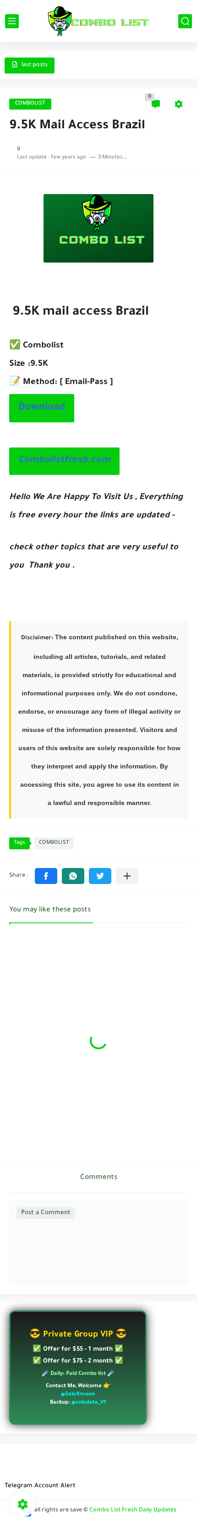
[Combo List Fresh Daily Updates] (98, 21)
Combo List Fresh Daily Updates (132, 1510)
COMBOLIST (30, 104)
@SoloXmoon (78, 1395)
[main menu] (12, 21)
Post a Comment (46, 1213)
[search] (185, 21)
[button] (46, 876)
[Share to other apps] (127, 876)
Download (41, 408)
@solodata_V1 (88, 1403)
